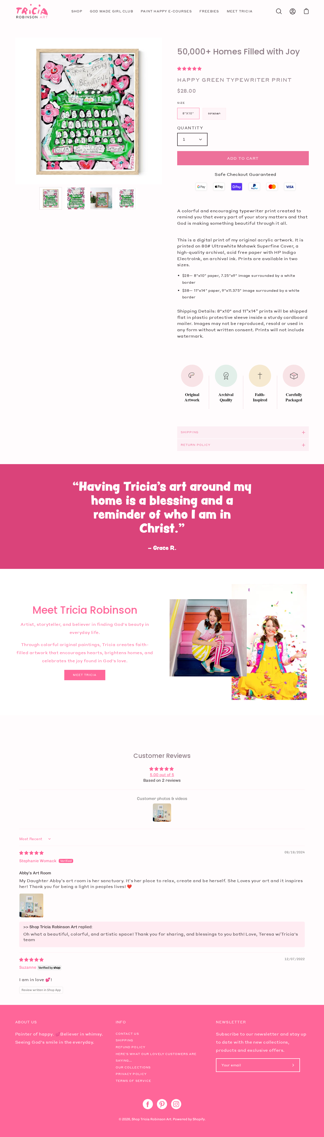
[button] (189, 68)
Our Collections (133, 1067)
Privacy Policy (131, 1074)
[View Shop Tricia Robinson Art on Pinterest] (162, 1104)
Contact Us (127, 1034)
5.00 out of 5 (162, 774)
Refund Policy (130, 1047)
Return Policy (195, 445)
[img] (31, 853)
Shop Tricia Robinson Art (151, 1119)
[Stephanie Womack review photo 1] (31, 905)
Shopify (199, 1119)
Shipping (189, 432)
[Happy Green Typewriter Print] (50, 198)
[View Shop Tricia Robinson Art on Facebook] (148, 1104)
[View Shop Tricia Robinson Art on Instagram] (176, 1104)
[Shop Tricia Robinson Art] (31, 11)
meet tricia (84, 675)
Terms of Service (133, 1081)
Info (121, 1022)
